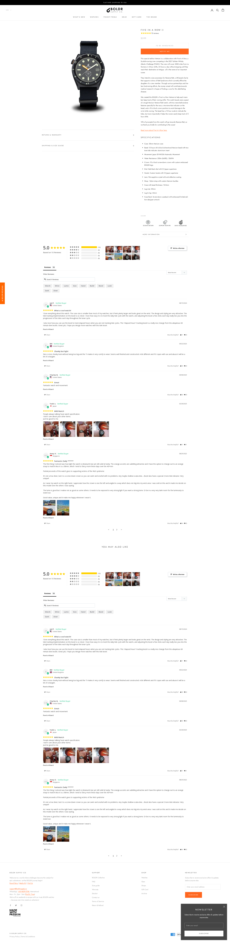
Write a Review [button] (178, 248)
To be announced (165, 46)
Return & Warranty (52, 135)
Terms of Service (98, 901)
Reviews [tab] (47, 267)
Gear (124, 17)
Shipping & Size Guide (53, 146)
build (92, 286)
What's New (79, 17)
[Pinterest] (154, 215)
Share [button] (48, 335)
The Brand (152, 17)
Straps (143, 885)
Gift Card (144, 889)
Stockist (94, 893)
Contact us (95, 897)
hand (83, 286)
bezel (101, 286)
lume (66, 286)
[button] (181, 335)
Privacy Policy (15, 936)
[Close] (224, 907)
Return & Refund (97, 905)
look (110, 286)
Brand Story (14, 883)
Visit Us (30, 883)
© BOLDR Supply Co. (18, 933)
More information (151, 234)
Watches (94, 17)
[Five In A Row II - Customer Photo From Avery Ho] (110, 256)
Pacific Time (30, 894)
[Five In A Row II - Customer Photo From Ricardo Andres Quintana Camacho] (127, 256)
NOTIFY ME (165, 51)
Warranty (95, 889)
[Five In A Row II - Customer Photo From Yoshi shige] (110, 249)
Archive (144, 893)
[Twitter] (151, 215)
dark (47, 290)
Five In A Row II (48, 329)
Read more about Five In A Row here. (154, 130)
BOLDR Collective (98, 877)
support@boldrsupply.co (18, 889)
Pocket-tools (110, 17)
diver (56, 290)
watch (47, 286)
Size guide (96, 885)
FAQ (93, 881)
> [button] (121, 529)
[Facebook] (148, 215)
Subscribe (204, 933)
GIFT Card (137, 17)
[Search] (217, 10)
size (74, 286)
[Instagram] (21, 905)
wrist (57, 286)
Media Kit (22, 883)
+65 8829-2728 (23, 891)
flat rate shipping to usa (115, 2)
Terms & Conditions (28, 936)
